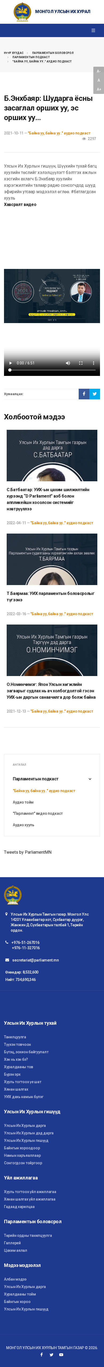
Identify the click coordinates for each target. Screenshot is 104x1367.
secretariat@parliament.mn (35, 960)
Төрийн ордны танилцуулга (28, 1235)
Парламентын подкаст (31, 57)
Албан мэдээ (15, 1279)
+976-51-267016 (25, 942)
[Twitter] (51, 1354)
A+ (99, 89)
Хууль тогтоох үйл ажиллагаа (30, 1192)
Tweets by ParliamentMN (27, 852)
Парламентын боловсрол (53, 52)
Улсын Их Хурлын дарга (25, 1125)
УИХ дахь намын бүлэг (23, 1097)
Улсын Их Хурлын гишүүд (26, 1140)
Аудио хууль (23, 825)
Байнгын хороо (17, 1302)
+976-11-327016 (26, 948)
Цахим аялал (15, 1250)
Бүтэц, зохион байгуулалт (26, 1052)
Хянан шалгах (16, 1089)
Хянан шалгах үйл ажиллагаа (29, 1199)
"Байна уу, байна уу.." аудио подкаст (42, 61)
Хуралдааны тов (18, 1067)
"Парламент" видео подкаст (38, 813)
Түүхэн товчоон (17, 1044)
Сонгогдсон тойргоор (23, 1163)
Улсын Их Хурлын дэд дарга (29, 1133)
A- (99, 71)
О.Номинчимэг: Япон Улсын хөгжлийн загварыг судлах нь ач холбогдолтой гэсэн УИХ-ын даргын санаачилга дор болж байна (51, 691)
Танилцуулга (15, 1037)
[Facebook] (41, 1354)
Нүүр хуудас (13, 52)
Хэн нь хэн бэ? (16, 1059)
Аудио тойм (23, 802)
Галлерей (12, 1243)
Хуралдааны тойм (20, 1294)
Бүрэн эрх (12, 1074)
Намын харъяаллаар (22, 1155)
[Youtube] (61, 1354)
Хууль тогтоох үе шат (22, 1082)
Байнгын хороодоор (22, 1148)
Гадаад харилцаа (19, 1207)
